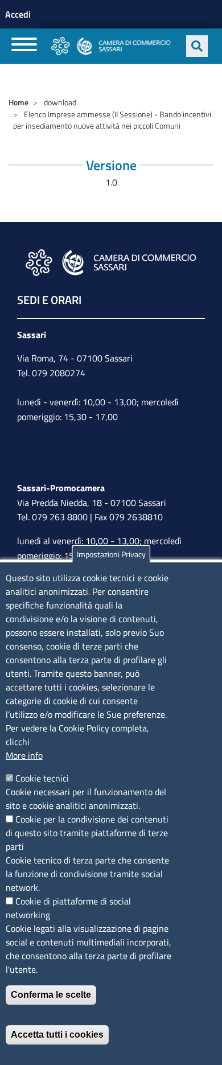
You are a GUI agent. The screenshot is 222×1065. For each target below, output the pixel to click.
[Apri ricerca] (197, 46)
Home (18, 102)
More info (24, 755)
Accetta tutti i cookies (57, 1034)
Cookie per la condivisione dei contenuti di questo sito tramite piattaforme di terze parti (87, 832)
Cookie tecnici (42, 778)
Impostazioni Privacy (111, 554)
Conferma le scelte (51, 995)
